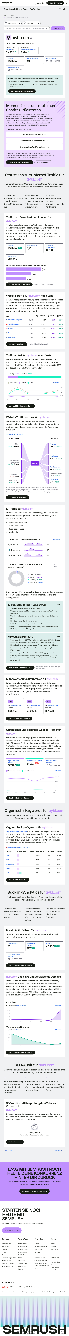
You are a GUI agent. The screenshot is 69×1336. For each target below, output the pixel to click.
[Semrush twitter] (13, 1282)
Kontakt (36, 1268)
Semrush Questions (40, 1246)
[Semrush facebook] (11, 1282)
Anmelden (40, 3)
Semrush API (55, 1249)
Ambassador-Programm (55, 1268)
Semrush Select (39, 1258)
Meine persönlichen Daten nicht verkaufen (41, 1264)
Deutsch (62, 1292)
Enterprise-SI (22, 1252)
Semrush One (6, 1243)
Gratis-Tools (22, 1266)
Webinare (54, 1265)
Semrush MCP (22, 1243)
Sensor (20, 1269)
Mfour (20, 1258)
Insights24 (21, 1255)
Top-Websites (22, 1263)
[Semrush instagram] (5, 1282)
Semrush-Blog (55, 1262)
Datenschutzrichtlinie (9, 1292)
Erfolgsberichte (7, 1260)
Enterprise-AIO (23, 1249)
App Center (22, 1260)
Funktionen (5, 1246)
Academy (54, 1246)
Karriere (37, 1252)
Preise (4, 1252)
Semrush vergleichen (9, 1258)
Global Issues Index (40, 1260)
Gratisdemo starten (12, 1230)
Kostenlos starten (56, 3)
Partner (36, 1255)
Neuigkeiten (38, 1249)
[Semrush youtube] (9, 1282)
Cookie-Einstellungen (48, 1292)
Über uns (37, 1243)
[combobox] (24, 28)
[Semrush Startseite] (6, 3)
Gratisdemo (6, 1255)
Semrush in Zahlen (8, 1263)
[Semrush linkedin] (2, 1282)
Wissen (53, 1243)
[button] (60, 9)
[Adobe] (5, 1287)
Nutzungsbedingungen (29, 1292)
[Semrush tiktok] (7, 1282)
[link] (16, 9)
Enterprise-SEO (23, 1246)
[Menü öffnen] (67, 3)
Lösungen (5, 1249)
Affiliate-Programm (8, 1266)
